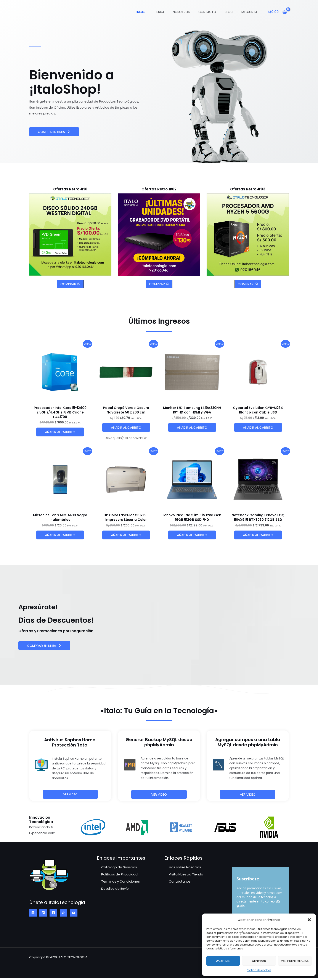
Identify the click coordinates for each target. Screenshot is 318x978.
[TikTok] (63, 913)
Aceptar (223, 960)
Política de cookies (259, 970)
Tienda (159, 12)
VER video (247, 794)
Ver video (70, 794)
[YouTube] (73, 913)
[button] (309, 920)
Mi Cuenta (249, 12)
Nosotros (181, 12)
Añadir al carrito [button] (60, 432)
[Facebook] (53, 913)
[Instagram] (33, 913)
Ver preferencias (295, 960)
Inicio (141, 12)
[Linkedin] (43, 913)
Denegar (259, 960)
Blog (229, 12)
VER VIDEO (159, 794)
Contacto (207, 12)
